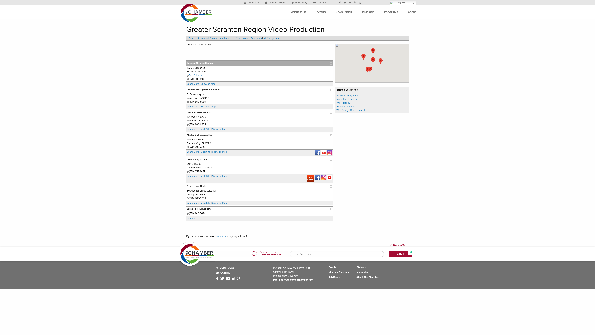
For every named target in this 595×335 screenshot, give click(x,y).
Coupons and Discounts (249, 38)
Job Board (253, 2)
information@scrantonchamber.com (293, 279)
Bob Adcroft (195, 75)
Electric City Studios (197, 159)
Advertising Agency (347, 95)
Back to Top (399, 245)
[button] (370, 69)
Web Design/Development (350, 110)
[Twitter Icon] (345, 2)
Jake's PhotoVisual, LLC (199, 209)
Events (332, 267)
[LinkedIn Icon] (355, 2)
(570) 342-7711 (290, 275)
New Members (226, 38)
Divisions (361, 267)
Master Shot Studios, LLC (199, 135)
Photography (343, 102)
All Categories (271, 38)
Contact (321, 2)
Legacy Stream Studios (200, 63)
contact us (220, 236)
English (400, 2)
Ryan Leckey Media (196, 186)
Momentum (362, 272)
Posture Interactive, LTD (199, 112)
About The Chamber (367, 277)
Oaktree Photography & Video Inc (203, 89)
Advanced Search (207, 38)
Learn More (193, 83)
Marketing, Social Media (349, 99)
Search (192, 38)
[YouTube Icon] (350, 2)
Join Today (300, 2)
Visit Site (205, 129)
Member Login (276, 2)
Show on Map (208, 83)
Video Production (345, 106)
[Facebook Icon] (340, 2)
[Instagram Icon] (360, 2)
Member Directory (339, 272)
